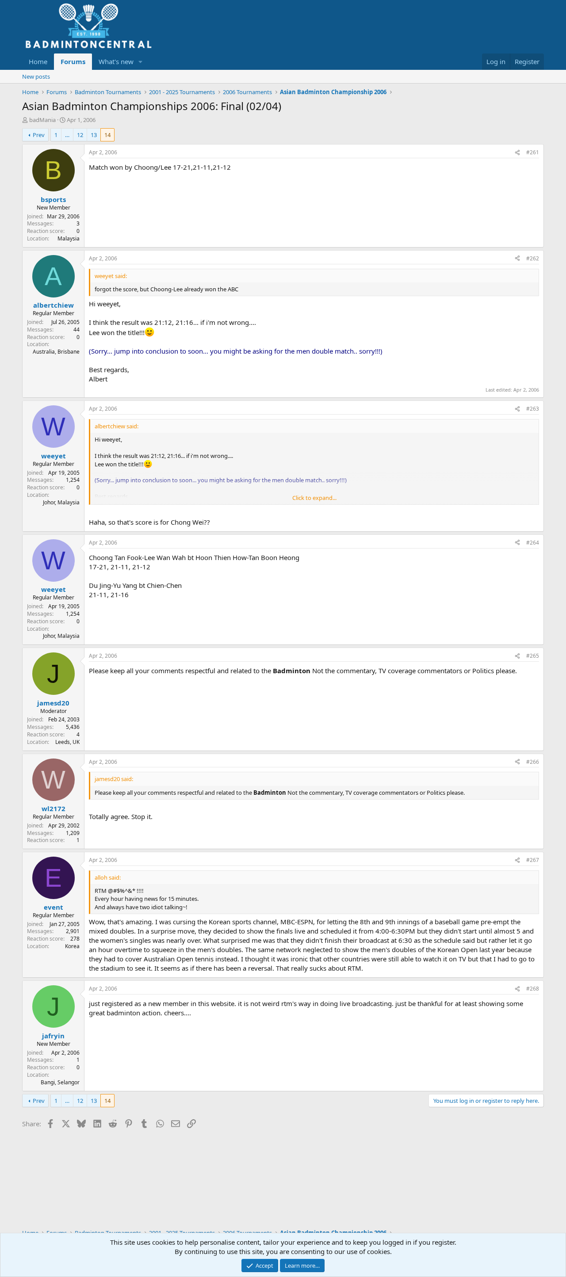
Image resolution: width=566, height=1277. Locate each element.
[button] (140, 61)
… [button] (67, 135)
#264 (532, 542)
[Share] (517, 153)
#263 (532, 408)
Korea (72, 946)
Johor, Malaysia (61, 502)
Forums (73, 61)
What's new (116, 61)
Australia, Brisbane (56, 351)
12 (80, 135)
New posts (36, 76)
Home (38, 61)
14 (107, 135)
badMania (42, 120)
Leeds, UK (67, 742)
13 (94, 135)
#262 (532, 258)
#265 (532, 655)
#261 (532, 152)
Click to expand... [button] (314, 498)
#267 (532, 860)
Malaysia (68, 238)
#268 (532, 988)
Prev (39, 135)
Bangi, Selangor (60, 1082)
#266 (532, 762)
